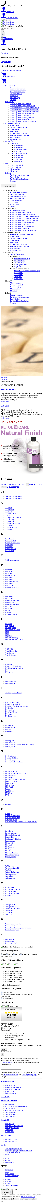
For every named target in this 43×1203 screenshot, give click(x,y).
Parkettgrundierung (12, 1128)
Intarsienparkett (10, 683)
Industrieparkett (10, 681)
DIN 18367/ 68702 (12, 581)
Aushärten (8, 529)
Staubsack (8, 849)
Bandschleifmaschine (12, 543)
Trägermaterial (10, 878)
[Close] (2, 1201)
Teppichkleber (10, 1108)
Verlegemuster (10, 905)
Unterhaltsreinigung (12, 893)
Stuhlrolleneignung (12, 855)
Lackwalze (9, 725)
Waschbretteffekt (11, 926)
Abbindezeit (9, 510)
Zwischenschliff (10, 943)
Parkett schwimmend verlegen (15, 773)
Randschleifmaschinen (13, 1089)
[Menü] (6, 20)
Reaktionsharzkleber (12, 818)
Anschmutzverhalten (12, 523)
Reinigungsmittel (11, 820)
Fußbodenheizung (11, 638)
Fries (7, 632)
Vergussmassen (10, 1116)
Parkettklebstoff (10, 775)
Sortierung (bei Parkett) (13, 839)
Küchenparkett (10, 716)
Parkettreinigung (11, 1141)
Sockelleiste (9, 837)
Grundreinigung (10, 655)
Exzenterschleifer (11, 614)
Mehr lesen (5, 402)
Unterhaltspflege (11, 891)
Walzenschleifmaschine (13, 924)
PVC (7, 795)
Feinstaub (8, 624)
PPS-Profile (9, 787)
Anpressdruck (10, 521)
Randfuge (8, 814)
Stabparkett (9, 843)
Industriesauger (10, 1093)
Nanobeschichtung (11, 758)
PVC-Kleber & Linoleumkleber (16, 1106)
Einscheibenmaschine (12, 600)
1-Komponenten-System (13, 496)
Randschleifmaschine (12, 816)
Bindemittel (9, 545)
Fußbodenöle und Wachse (14, 640)
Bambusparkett (10, 541)
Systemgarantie (10, 857)
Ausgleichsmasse (11, 527)
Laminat (8, 729)
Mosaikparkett (10, 746)
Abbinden (8, 508)
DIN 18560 (9, 583)
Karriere (8, 1181)
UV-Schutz (9, 895)
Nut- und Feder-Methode (14, 762)
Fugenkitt (8, 636)
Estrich (7, 610)
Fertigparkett (9, 626)
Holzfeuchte (9, 672)
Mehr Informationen (28, 1197)
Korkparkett (9, 710)
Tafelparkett (9, 866)
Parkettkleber (9, 1104)
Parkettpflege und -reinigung (15, 779)
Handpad (8, 664)
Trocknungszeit (10, 874)
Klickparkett (9, 708)
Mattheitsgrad (10, 743)
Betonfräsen (9, 1091)
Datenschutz (9, 1174)
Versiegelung (9, 910)
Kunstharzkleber (11, 712)
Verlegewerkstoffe (11, 1114)
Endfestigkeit (9, 602)
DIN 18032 (9, 577)
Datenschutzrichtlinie (10, 1075)
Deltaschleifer (10, 575)
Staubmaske (9, 847)
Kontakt (8, 1183)
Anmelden (4, 53)
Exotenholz (9, 612)
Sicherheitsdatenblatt (12, 835)
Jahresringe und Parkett (13, 693)
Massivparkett (10, 741)
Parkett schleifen (11, 771)
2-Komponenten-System (13, 498)
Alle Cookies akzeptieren (28, 1199)
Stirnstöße (8, 851)
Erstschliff (8, 608)
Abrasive (8, 512)
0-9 (2, 484)
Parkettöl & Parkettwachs (14, 1126)
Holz (7, 670)
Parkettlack (9, 777)
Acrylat (7, 516)
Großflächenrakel (11, 651)
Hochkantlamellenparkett (14, 668)
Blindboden (9, 547)
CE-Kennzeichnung (12, 560)
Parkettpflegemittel (11, 1139)
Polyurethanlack (8, 389)
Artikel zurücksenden (12, 1153)
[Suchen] (2, 30)
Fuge (7, 634)
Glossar (8, 1160)
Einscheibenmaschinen (13, 1087)
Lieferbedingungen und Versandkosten (18, 1151)
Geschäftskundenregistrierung (11, 70)
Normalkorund (10, 760)
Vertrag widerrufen (11, 1185)
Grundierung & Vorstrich (14, 1110)
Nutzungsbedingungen (29, 1075)
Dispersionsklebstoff (12, 587)
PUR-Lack (9, 793)
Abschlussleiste (10, 514)
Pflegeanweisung (11, 781)
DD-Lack (5, 406)
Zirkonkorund (10, 941)
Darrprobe (8, 571)
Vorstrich (8, 914)
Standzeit (8, 845)
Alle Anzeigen (14, 487)
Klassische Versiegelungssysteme (16, 706)
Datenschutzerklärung (7, 1062)
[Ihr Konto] (3, 45)
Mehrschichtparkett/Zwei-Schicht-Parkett (19, 745)
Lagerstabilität (10, 727)
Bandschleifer (10, 1085)
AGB (7, 1172)
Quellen (8, 804)
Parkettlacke (9, 1124)
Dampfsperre (9, 569)
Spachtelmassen (10, 1112)
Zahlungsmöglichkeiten (13, 1149)
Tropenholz (9, 876)
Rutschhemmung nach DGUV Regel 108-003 (21, 822)
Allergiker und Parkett (13, 518)
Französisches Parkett (12, 630)
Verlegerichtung (10, 907)
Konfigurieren (6, 1199)
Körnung (8, 714)
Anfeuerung (9, 519)
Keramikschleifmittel (12, 704)
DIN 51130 (9, 585)
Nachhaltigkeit (10, 756)
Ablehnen (15, 1199)
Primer (7, 789)
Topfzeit (8, 870)
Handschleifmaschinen (13, 666)
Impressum (9, 1170)
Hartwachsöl (9, 1132)
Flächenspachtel (10, 628)
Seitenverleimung (11, 833)
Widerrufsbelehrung (12, 1176)
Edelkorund (9, 596)
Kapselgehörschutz (12, 702)
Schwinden (9, 831)
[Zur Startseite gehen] (9, 22)
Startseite (4, 377)
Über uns (8, 1179)
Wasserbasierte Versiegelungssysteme (18, 928)
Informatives (9, 1162)
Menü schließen (10, 186)
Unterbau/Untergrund (12, 889)
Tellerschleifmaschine (12, 868)
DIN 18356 (9, 579)
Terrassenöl (9, 1130)
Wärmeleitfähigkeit (12, 930)
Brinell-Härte (9, 551)
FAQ (7, 1155)
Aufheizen (9, 525)
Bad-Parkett (9, 539)
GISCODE (9, 649)
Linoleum (8, 731)
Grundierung (9, 653)
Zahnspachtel (10, 939)
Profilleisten (9, 791)
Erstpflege (8, 606)
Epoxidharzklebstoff (12, 604)
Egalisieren (9, 598)
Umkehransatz (10, 887)
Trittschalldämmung (12, 872)
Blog (7, 1158)
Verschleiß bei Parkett (12, 908)
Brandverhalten (10, 549)
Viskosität (8, 912)
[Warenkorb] (3, 82)
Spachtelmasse (10, 841)
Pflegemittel (9, 783)
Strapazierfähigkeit (11, 853)
